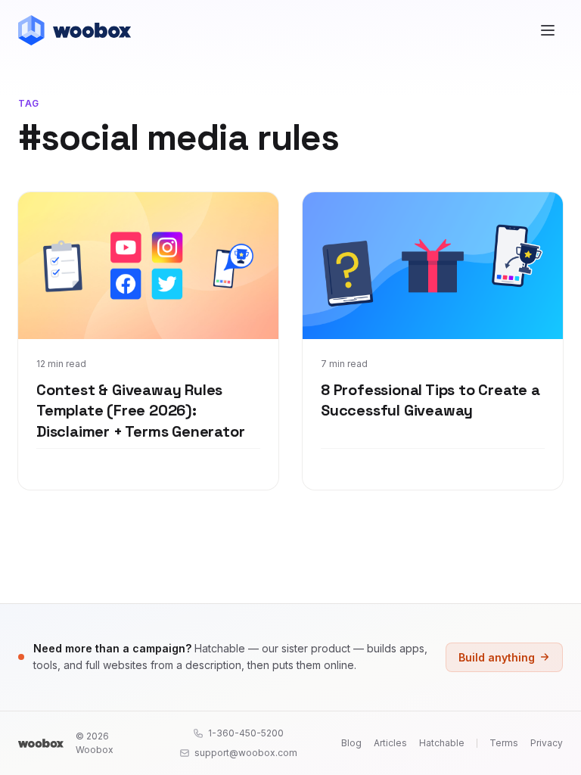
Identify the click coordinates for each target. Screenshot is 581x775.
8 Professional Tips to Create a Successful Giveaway (430, 400)
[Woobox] (41, 743)
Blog (351, 743)
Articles (390, 743)
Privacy (546, 743)
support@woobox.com (245, 752)
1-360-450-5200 (246, 733)
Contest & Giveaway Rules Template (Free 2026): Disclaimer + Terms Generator (140, 410)
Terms (503, 743)
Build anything (496, 657)
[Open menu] (548, 30)
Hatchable (441, 743)
